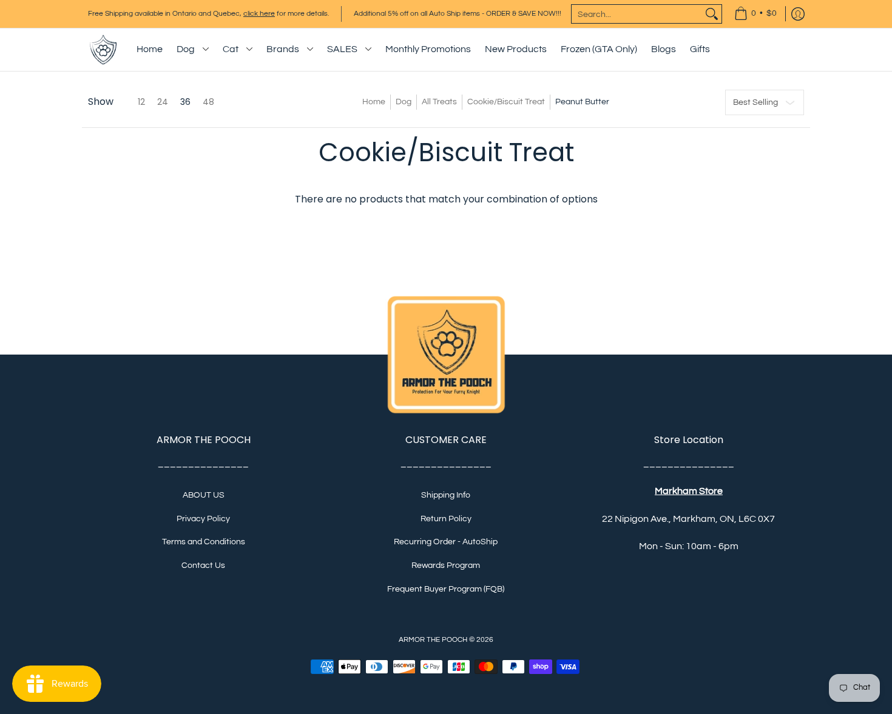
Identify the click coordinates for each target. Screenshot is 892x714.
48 (208, 102)
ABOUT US (204, 495)
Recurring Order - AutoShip (446, 542)
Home (373, 102)
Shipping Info (445, 495)
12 (141, 102)
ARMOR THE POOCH (433, 640)
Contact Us (203, 565)
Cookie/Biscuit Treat (506, 102)
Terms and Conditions (203, 542)
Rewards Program (445, 565)
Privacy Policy (203, 519)
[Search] (711, 14)
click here (259, 14)
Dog (403, 102)
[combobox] (637, 14)
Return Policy (446, 519)
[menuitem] (755, 14)
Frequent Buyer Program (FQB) (445, 589)
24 (162, 102)
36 (185, 102)
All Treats (439, 102)
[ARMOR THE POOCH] (103, 49)
